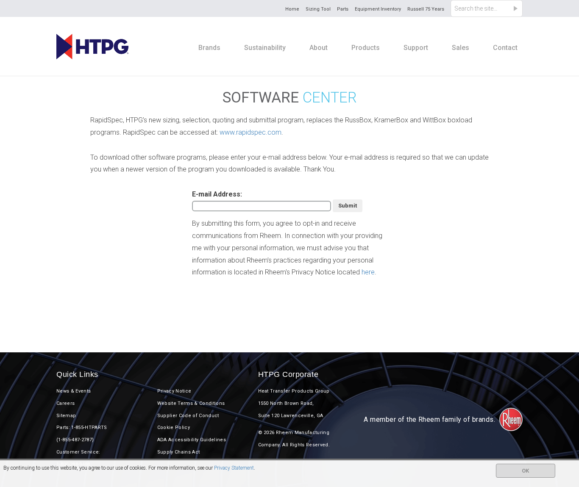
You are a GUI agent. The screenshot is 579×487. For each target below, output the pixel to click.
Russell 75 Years (425, 9)
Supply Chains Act (178, 452)
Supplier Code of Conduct (188, 415)
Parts (342, 9)
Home (292, 9)
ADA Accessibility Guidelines (191, 440)
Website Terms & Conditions (191, 403)
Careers (65, 403)
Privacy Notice (174, 391)
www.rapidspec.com (250, 132)
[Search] (518, 8)
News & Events (73, 391)
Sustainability (265, 48)
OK (525, 471)
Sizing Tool (318, 9)
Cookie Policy (173, 427)
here (368, 272)
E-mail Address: (217, 194)
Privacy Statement (234, 468)
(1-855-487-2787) (75, 440)
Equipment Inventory (378, 9)
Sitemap (66, 415)
